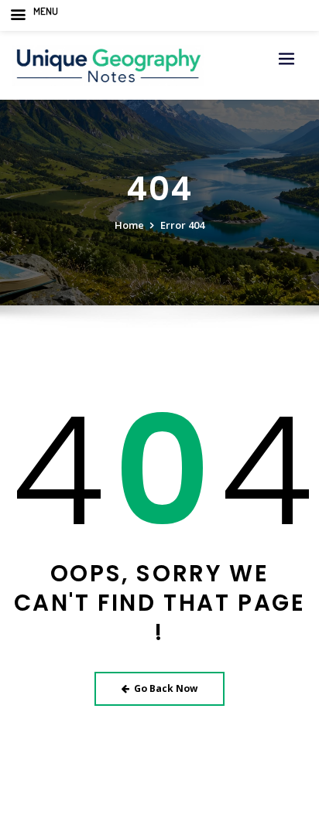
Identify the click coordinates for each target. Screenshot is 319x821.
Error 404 (182, 225)
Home (129, 225)
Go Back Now (165, 688)
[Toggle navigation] (286, 59)
